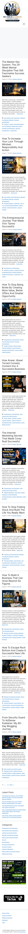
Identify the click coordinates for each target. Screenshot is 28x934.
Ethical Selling (17, 346)
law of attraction (6, 126)
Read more (20, 113)
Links (3, 922)
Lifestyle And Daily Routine (11, 554)
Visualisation (13, 130)
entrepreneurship (6, 272)
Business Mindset (18, 633)
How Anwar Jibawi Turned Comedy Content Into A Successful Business (13, 364)
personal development (8, 350)
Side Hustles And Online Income (12, 769)
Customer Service (19, 270)
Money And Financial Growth (10, 837)
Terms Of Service (6, 915)
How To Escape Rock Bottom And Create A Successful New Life (14, 650)
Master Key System (17, 126)
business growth (8, 633)
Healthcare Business (7, 274)
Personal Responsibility (11, 205)
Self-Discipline (6, 707)
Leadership (17, 274)
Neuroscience (6, 842)
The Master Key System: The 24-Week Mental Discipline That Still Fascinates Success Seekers (13, 69)
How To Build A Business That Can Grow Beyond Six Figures (12, 579)
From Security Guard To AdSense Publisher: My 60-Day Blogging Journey (13, 723)
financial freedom (19, 124)
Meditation (14, 563)
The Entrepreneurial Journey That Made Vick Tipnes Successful (13, 222)
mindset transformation (8, 128)
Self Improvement (12, 207)
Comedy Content (16, 418)
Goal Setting (17, 560)
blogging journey (8, 771)
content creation (8, 346)
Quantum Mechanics (7, 849)
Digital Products (18, 771)
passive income (15, 775)
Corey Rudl (18, 492)
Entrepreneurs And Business (11, 268)
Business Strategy (7, 635)
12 (8, 784)
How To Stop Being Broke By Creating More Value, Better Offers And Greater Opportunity (12, 290)
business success (9, 270)
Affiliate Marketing (9, 492)
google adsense (16, 773)
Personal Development (8, 844)
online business (16, 348)
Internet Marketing (17, 497)
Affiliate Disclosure (7, 918)
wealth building (6, 352)
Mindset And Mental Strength (12, 697)
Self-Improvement (15, 565)
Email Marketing (12, 494)
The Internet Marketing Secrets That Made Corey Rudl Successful (12, 437)
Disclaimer (5, 920)
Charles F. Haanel (9, 124)
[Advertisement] (14, 42)
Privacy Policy (6, 913)
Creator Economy (16, 420)
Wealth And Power (7, 854)
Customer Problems (18, 635)
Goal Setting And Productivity (12, 118)
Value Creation (19, 350)
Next (12, 784)
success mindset (15, 707)
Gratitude (16, 203)
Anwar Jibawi (7, 418)
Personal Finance (6, 847)
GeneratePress (22, 931)
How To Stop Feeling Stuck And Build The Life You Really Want (13, 509)
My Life (4, 840)
